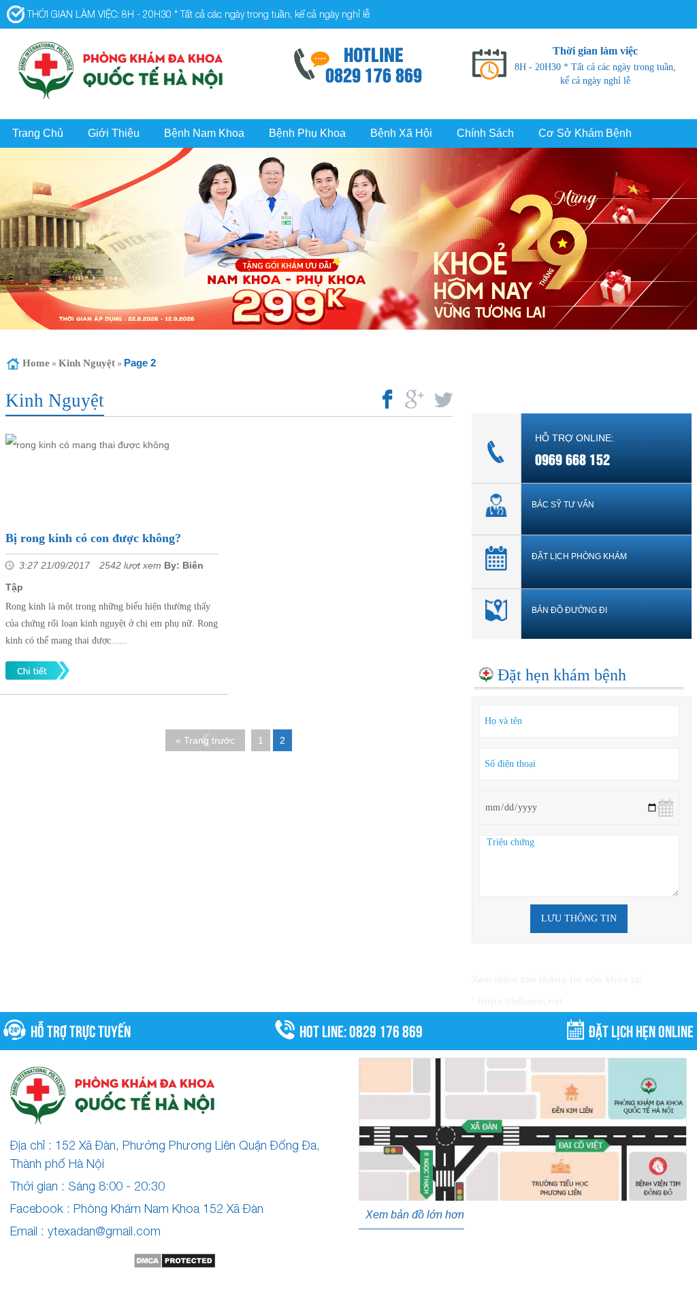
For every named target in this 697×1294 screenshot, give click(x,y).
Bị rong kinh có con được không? (93, 538)
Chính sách (485, 133)
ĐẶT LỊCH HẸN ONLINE (641, 1030)
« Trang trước (205, 740)
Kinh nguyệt (87, 363)
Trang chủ (37, 133)
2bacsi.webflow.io (221, 1283)
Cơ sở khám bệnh (585, 133)
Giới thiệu (114, 133)
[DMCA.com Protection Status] (174, 1260)
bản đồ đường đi (569, 610)
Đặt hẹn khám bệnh (562, 675)
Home (36, 363)
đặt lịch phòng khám (579, 556)
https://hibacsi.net (520, 1001)
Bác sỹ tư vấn (563, 504)
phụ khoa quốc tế (414, 1283)
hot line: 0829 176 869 (361, 1030)
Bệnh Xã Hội (401, 133)
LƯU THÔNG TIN (579, 918)
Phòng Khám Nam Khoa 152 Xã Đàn (168, 1208)
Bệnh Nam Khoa (204, 133)
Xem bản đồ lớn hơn (415, 1214)
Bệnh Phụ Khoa (307, 133)
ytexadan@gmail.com (104, 1231)
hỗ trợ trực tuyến (81, 1030)
